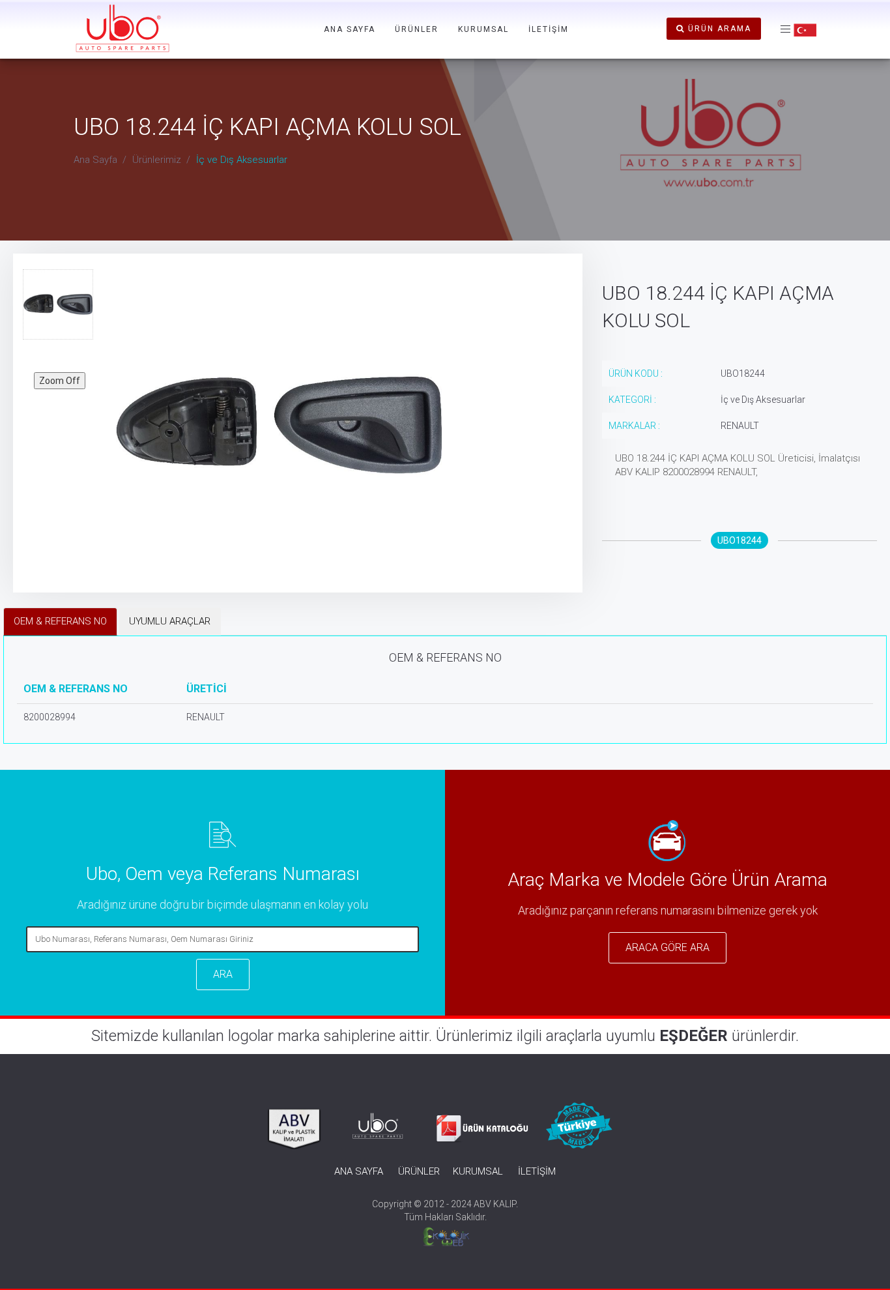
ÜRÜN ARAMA (718, 28)
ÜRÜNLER (416, 29)
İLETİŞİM (548, 29)
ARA (223, 974)
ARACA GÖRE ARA (667, 947)
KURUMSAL (483, 29)
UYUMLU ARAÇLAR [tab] (169, 621)
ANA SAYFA (349, 29)
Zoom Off (59, 380)
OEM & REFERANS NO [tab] (60, 621)
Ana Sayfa (95, 160)
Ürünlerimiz (156, 160)
